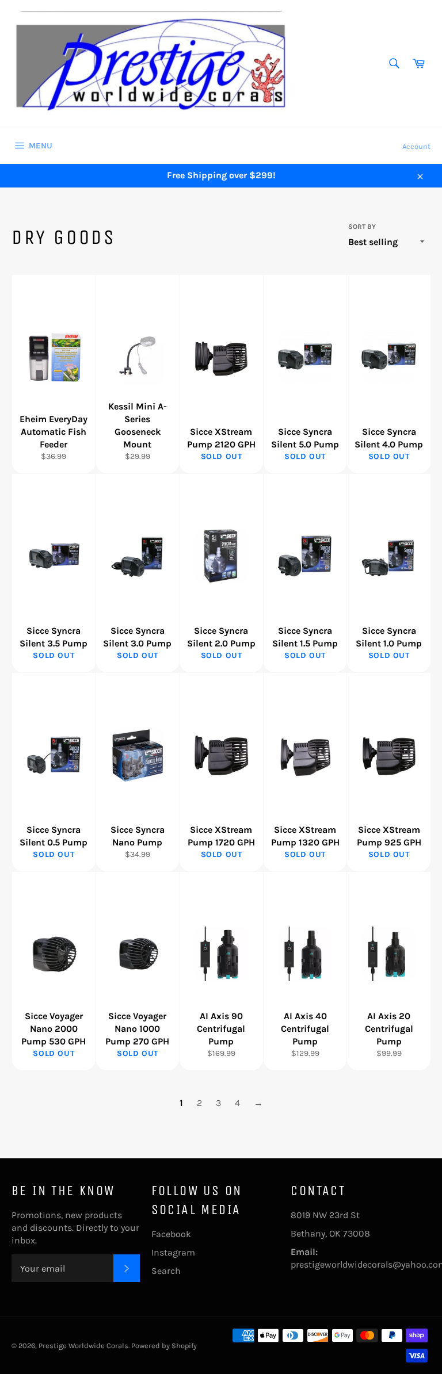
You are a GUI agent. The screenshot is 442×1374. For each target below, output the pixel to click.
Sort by (362, 227)
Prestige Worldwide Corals (83, 1345)
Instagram (173, 1252)
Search (166, 1270)
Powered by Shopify (164, 1345)
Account (416, 146)
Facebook (171, 1233)
